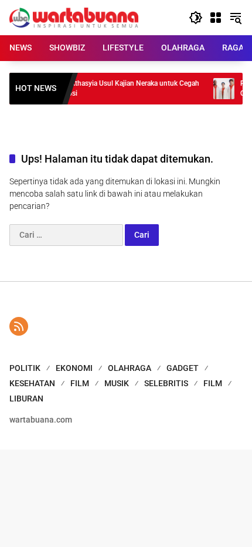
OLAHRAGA (129, 368)
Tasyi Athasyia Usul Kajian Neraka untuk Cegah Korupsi (122, 88)
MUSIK (116, 383)
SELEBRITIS (166, 383)
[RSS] (18, 326)
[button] (196, 18)
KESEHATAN (32, 383)
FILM (79, 383)
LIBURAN (26, 398)
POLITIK (24, 368)
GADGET (182, 368)
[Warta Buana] (73, 17)
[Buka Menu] (216, 18)
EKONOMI (74, 368)
